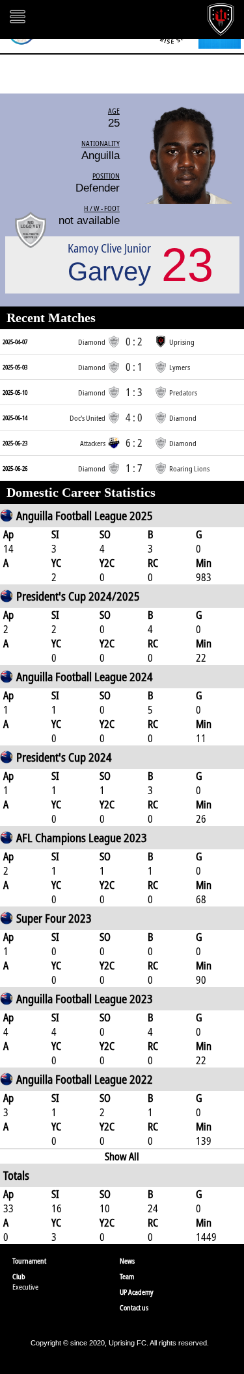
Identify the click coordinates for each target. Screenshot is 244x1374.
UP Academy (137, 1292)
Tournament (29, 1261)
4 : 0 (134, 417)
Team (127, 1276)
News (127, 1261)
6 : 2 (134, 443)
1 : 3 (134, 392)
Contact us (134, 1307)
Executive (25, 1287)
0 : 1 (134, 367)
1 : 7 (134, 468)
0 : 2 (134, 341)
